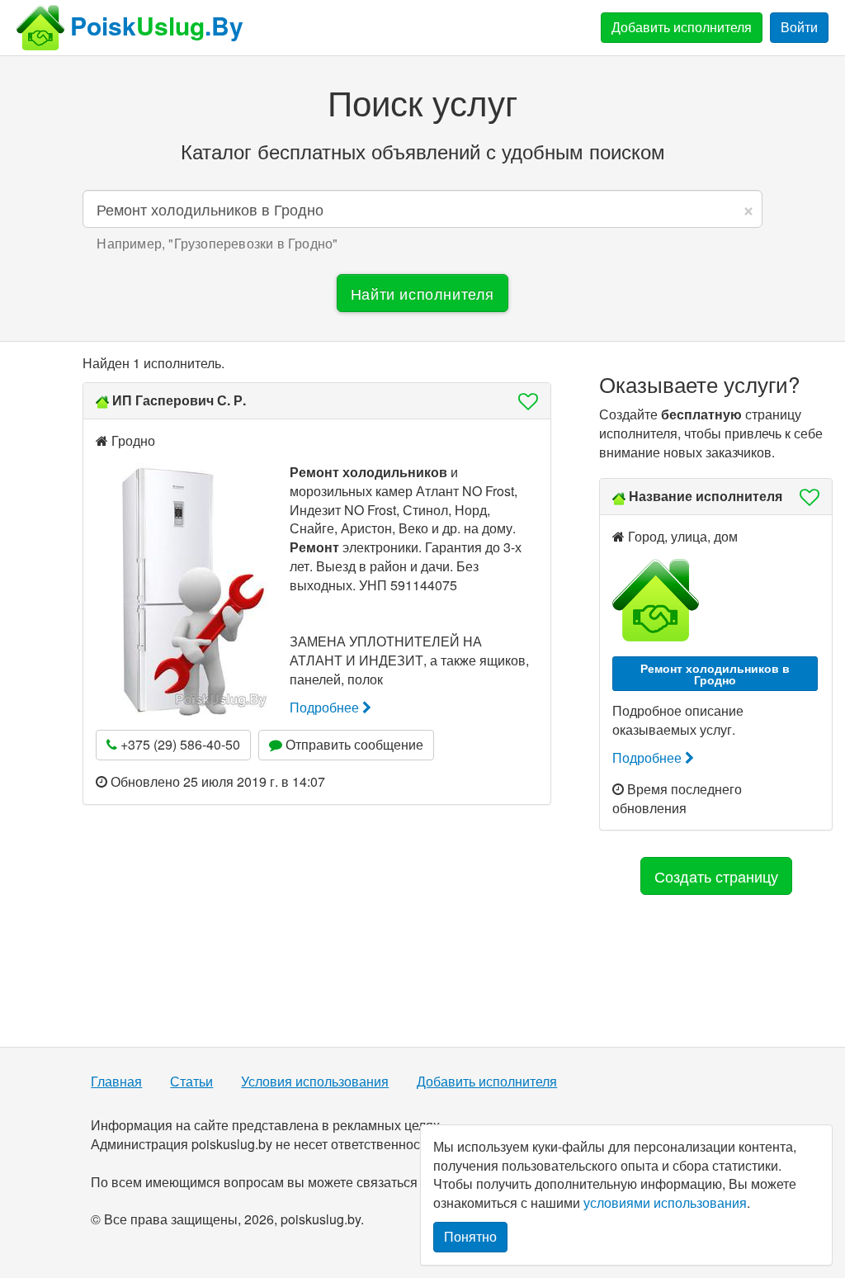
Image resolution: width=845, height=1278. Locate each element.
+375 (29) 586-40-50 (178, 744)
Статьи (191, 1081)
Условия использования (315, 1081)
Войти (799, 26)
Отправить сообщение (352, 744)
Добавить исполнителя (681, 26)
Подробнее (326, 707)
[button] (523, 401)
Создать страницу (716, 876)
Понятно (470, 1236)
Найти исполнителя (422, 293)
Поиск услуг (422, 101)
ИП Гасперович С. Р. (179, 399)
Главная (116, 1081)
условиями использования (665, 1202)
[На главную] (40, 27)
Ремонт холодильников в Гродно (715, 674)
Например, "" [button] (217, 243)
